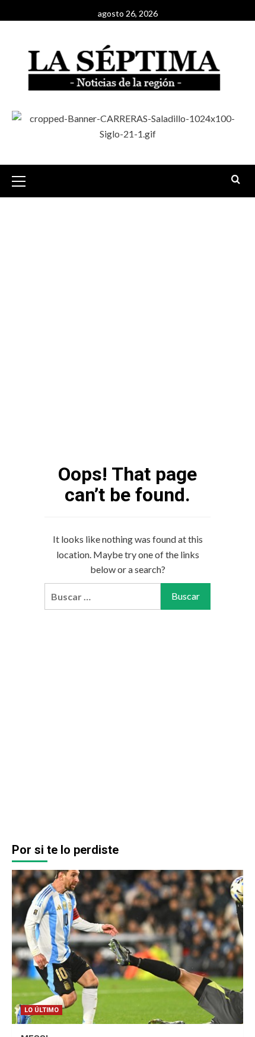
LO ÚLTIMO (41, 1010)
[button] (24, 179)
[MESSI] (127, 947)
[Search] (235, 179)
